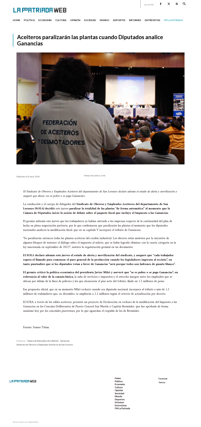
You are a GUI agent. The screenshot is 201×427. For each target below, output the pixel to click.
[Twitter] (168, 4)
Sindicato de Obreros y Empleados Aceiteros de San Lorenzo (44, 344)
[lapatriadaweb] (44, 7)
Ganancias (65, 341)
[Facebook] (160, 4)
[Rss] (176, 4)
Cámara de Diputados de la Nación (43, 341)
